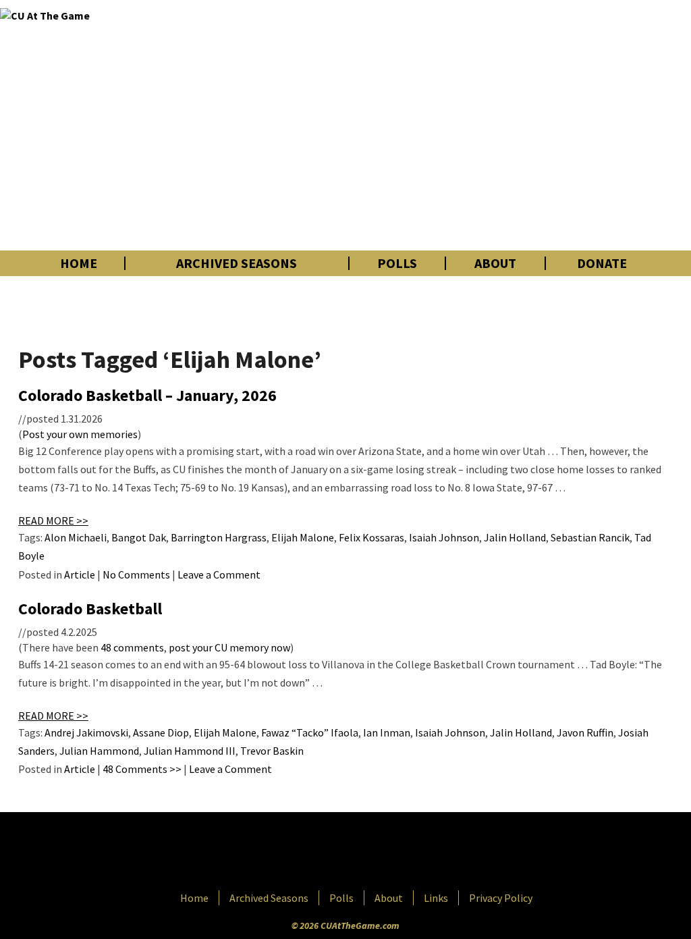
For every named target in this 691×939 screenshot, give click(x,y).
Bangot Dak (138, 537)
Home (78, 263)
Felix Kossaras (371, 537)
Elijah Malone (302, 537)
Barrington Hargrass (219, 537)
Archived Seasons (236, 263)
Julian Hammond (99, 750)
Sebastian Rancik (590, 537)
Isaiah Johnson (444, 537)
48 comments (132, 647)
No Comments (136, 574)
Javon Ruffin (585, 732)
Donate (602, 263)
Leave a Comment (218, 574)
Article (79, 574)
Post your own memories (80, 434)
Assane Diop (161, 732)
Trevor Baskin (272, 750)
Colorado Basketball (90, 608)
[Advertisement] (484, 124)
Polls (397, 263)
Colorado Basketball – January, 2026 (147, 395)
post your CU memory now (229, 647)
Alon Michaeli (76, 537)
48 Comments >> (142, 769)
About (495, 263)
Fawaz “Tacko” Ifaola (309, 732)
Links (436, 898)
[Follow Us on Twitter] (374, 852)
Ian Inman (386, 732)
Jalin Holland (515, 537)
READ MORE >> (53, 520)
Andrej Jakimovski (86, 732)
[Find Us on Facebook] (315, 852)
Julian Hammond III (190, 750)
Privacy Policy (500, 898)
